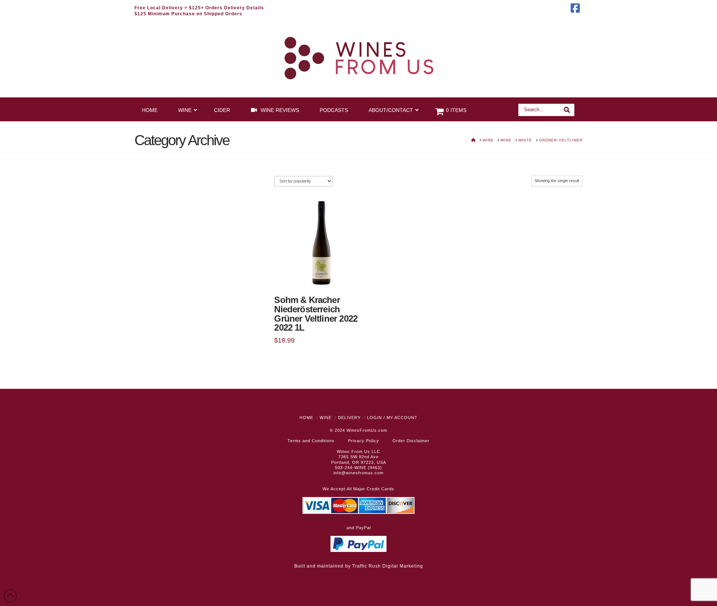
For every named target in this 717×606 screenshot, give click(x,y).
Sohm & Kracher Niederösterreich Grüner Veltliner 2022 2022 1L (315, 314)
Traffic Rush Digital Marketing (387, 566)
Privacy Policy (363, 440)
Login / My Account (392, 417)
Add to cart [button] (324, 276)
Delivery (349, 417)
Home (306, 417)
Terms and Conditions (311, 440)
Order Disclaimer (410, 440)
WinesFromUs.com (367, 430)
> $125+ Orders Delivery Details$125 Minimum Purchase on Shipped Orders (199, 10)
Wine (326, 417)
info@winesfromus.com (358, 473)
